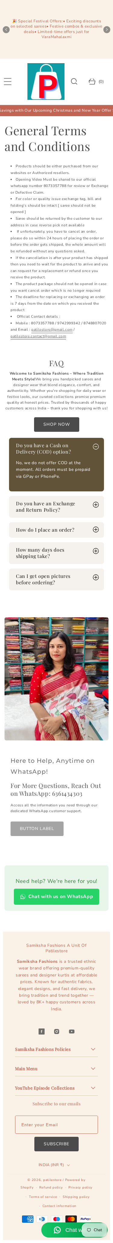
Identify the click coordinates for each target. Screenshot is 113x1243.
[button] (7, 82)
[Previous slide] (6, 29)
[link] (37, 829)
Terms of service (43, 1197)
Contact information (59, 1206)
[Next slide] (106, 29)
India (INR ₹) (51, 1165)
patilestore (52, 1180)
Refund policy (51, 1187)
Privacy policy (80, 1187)
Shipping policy (76, 1197)
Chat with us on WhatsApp (60, 896)
